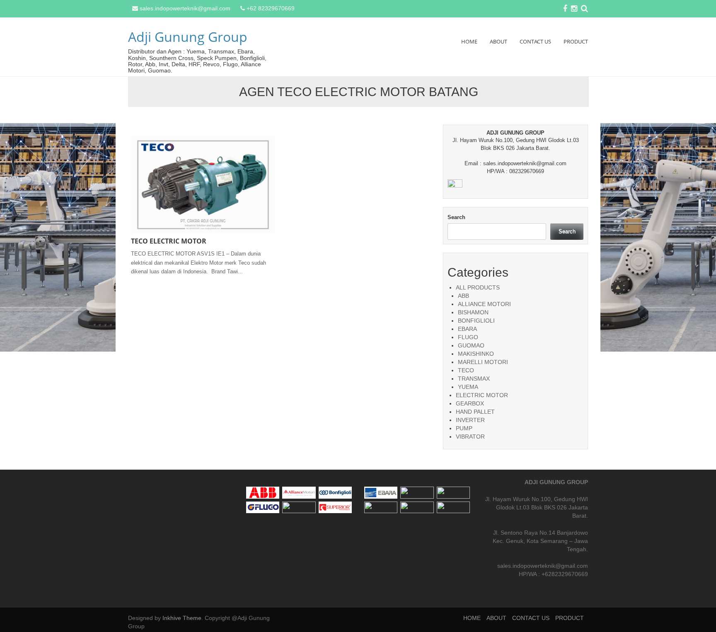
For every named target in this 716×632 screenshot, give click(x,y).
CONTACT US (535, 41)
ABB (463, 295)
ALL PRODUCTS (478, 287)
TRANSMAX (474, 378)
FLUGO (468, 337)
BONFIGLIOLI (476, 320)
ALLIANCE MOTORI (484, 304)
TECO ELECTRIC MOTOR (168, 241)
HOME (469, 41)
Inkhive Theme (181, 618)
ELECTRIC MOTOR (482, 395)
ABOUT (498, 41)
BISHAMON (473, 312)
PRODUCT (576, 41)
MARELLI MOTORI (483, 362)
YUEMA (468, 387)
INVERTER (470, 420)
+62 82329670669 (271, 8)
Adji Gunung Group (187, 36)
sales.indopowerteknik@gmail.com (185, 8)
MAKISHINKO (476, 353)
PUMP (464, 428)
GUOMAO (471, 345)
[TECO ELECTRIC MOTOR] (203, 184)
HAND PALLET (475, 411)
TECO (466, 370)
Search (456, 217)
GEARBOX (470, 403)
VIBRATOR (470, 436)
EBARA (467, 329)
